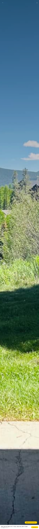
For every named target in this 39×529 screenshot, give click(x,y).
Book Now (35, 527)
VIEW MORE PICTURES (31, 522)
